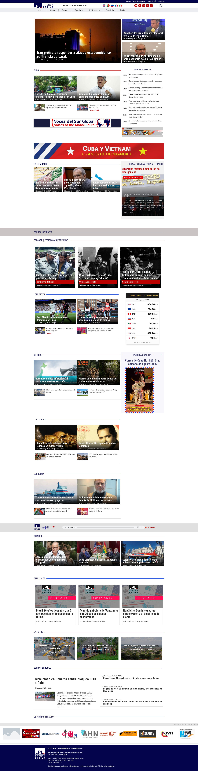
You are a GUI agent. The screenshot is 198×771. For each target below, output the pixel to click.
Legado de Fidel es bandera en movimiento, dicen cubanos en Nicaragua (132, 689)
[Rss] (151, 5)
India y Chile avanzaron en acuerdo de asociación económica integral (58, 510)
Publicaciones (94, 10)
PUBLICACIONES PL (142, 355)
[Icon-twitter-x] (139, 5)
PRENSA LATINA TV (43, 232)
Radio (122, 10)
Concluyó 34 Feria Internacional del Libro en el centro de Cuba (60, 455)
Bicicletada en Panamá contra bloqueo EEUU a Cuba (66, 681)
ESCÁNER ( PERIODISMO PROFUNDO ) (51, 240)
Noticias (40, 10)
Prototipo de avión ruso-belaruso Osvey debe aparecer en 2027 (103, 391)
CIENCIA (37, 355)
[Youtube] (143, 5)
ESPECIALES (39, 578)
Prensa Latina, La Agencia (135, 1)
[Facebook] (135, 5)
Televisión (110, 10)
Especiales (79, 10)
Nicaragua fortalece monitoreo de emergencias (141, 170)
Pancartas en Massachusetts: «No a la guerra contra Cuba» (131, 678)
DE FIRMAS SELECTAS (44, 716)
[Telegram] (147, 5)
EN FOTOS (38, 631)
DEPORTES (40, 294)
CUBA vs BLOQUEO (42, 667)
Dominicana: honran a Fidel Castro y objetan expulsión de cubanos (58, 106)
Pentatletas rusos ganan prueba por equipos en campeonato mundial (100, 329)
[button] (160, 5)
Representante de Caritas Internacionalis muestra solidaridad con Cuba (132, 702)
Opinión (52, 10)
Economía (39, 473)
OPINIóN (38, 536)
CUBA (36, 70)
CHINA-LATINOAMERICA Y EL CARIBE (146, 164)
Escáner (65, 10)
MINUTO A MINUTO (142, 69)
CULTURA (39, 419)
